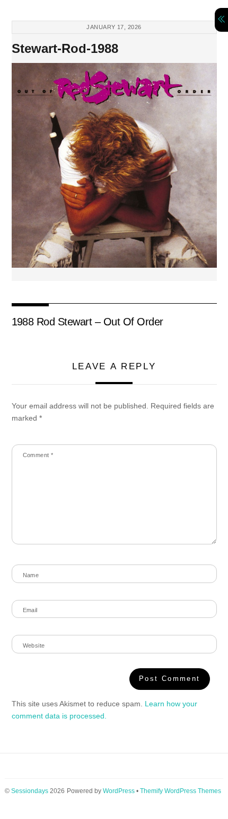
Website (34, 645)
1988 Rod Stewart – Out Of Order (87, 321)
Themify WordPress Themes (180, 791)
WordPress (119, 791)
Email (30, 610)
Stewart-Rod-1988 (65, 48)
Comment (38, 455)
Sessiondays (29, 791)
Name (31, 575)
